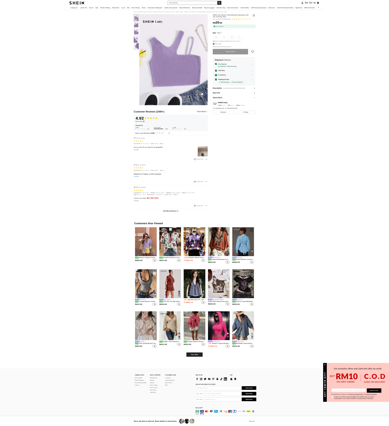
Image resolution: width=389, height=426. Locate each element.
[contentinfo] (226, 412)
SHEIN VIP (153, 392)
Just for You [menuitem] (83, 8)
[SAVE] (252, 51)
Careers (137, 385)
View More (194, 354)
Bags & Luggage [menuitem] (209, 8)
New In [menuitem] (91, 8)
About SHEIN (138, 378)
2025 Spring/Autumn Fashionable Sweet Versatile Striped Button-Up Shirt (146, 343)
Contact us (168, 378)
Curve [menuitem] (123, 8)
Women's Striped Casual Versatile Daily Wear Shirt (146, 257)
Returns (152, 380)
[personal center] (302, 3)
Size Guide (153, 390)
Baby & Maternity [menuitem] (184, 8)
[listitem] (146, 246)
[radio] (216, 37)
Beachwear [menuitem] (115, 8)
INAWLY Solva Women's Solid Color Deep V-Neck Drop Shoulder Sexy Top (170, 341)
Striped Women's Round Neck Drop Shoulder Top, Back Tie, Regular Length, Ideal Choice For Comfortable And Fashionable (194, 341)
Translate (136, 149)
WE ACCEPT (199, 408)
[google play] (235, 380)
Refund (152, 382)
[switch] (168, 133)
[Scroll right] (318, 8)
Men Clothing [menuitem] (136, 8)
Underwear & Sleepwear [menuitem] (154, 8)
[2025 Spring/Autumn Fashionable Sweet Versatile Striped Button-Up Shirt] (146, 325)
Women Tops (179, 12)
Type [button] (218, 33)
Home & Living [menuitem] (220, 8)
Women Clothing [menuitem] (105, 8)
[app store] (231, 380)
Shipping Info (153, 378)
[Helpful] (195, 159)
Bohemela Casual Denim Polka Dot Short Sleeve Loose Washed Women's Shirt (243, 343)
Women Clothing (153, 12)
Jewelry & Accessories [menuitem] (170, 8)
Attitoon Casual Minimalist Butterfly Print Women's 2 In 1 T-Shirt (243, 301)
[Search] (219, 3)
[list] (212, 379)
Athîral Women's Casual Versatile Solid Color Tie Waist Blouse (243, 259)
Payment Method (169, 380)
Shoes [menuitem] (143, 8)
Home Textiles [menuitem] (244, 8)
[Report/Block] (206, 159)
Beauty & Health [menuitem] (197, 8)
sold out (230, 52)
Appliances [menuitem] (298, 8)
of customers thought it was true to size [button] (227, 41)
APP (231, 375)
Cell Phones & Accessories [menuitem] (258, 8)
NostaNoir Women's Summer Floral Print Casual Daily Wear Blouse (170, 257)
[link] (306, 3)
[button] (314, 3)
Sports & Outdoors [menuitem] (232, 8)
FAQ (166, 385)
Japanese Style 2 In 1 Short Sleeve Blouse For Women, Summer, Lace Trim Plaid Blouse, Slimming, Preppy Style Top (194, 299)
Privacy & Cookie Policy (356, 394)
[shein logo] (76, 3)
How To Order (154, 385)
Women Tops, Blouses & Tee (167, 12)
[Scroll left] (316, 8)
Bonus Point (168, 382)
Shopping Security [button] (223, 79)
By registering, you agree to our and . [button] (354, 394)
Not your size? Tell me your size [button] (222, 46)
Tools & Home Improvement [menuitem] (285, 8)
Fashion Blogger (139, 380)
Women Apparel (142, 12)
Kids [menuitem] (128, 8)
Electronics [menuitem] (271, 8)
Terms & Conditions (371, 394)
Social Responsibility (140, 382)
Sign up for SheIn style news (205, 384)
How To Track (153, 387)
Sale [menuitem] (97, 8)
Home (135, 12)
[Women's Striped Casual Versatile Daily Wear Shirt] (146, 241)
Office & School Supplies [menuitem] (311, 8)
